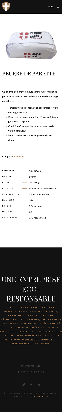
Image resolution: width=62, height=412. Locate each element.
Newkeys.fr (41, 397)
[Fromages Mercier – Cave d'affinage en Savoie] (6, 6)
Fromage (18, 156)
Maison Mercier (31, 365)
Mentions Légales (31, 372)
